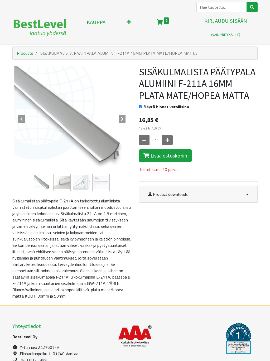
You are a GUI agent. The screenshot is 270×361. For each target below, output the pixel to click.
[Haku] (252, 7)
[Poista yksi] (144, 140)
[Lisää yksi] (167, 140)
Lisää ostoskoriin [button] (168, 155)
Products (25, 53)
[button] (129, 28)
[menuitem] (96, 28)
